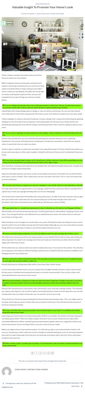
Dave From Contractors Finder (53, 13)
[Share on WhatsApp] (32, 353)
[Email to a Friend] (44, 353)
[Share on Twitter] (40, 353)
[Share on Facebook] (36, 353)
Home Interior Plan (42, 4)
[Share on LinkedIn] (52, 353)
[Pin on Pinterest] (48, 353)
